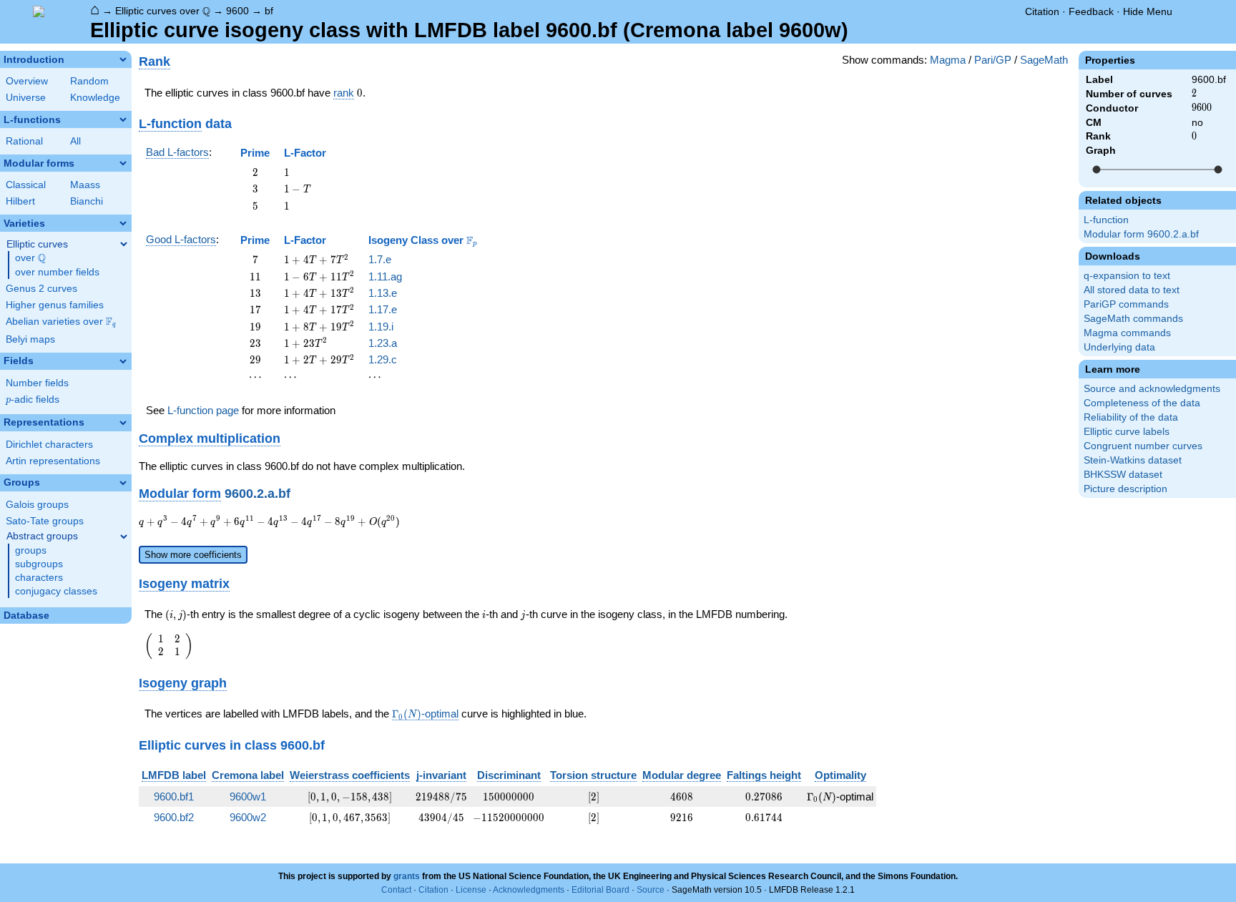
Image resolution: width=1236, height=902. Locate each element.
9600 (237, 10)
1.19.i (380, 326)
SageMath (1044, 60)
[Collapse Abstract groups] (123, 536)
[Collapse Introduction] (123, 59)
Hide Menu (1147, 11)
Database (26, 615)
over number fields (57, 272)
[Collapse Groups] (123, 483)
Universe (26, 97)
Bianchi (86, 201)
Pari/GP (992, 60)
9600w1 (248, 796)
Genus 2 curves (41, 288)
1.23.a (382, 343)
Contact (396, 890)
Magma (948, 60)
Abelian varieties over (61, 322)
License (471, 890)
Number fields (37, 383)
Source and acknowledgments (1152, 388)
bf (269, 10)
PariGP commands (1126, 304)
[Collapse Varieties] (123, 223)
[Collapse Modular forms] (123, 163)
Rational (24, 141)
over (30, 258)
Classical (26, 185)
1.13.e (382, 293)
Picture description (1125, 489)
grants (406, 876)
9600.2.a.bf (257, 493)
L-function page (203, 410)
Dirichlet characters (49, 444)
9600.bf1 (174, 796)
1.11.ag (385, 276)
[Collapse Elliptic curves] (123, 244)
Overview (27, 81)
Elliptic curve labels (1126, 431)
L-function (1106, 220)
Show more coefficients (193, 554)
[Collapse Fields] (123, 361)
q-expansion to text (1127, 275)
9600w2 (248, 817)
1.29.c (382, 359)
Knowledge (95, 97)
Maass (85, 185)
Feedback (1091, 11)
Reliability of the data (1131, 417)
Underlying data (1119, 347)
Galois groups (37, 504)
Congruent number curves (1143, 446)
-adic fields (32, 399)
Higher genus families (55, 305)
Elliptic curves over (162, 11)
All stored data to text (1131, 290)
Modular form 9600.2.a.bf (1141, 234)
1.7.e (379, 259)
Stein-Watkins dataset (1133, 460)
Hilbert (20, 201)
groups (30, 550)
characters (39, 577)
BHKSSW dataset (1123, 474)
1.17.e (382, 309)
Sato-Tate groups (45, 521)
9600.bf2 (174, 817)
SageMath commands (1133, 318)
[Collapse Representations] (123, 422)
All (75, 141)
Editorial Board (600, 890)
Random (89, 81)
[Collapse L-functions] (123, 119)
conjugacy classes (56, 591)
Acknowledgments (528, 890)
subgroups (39, 564)
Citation (1042, 11)
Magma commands (1127, 333)
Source (650, 890)
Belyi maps (30, 339)
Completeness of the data (1142, 403)
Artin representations (53, 461)
